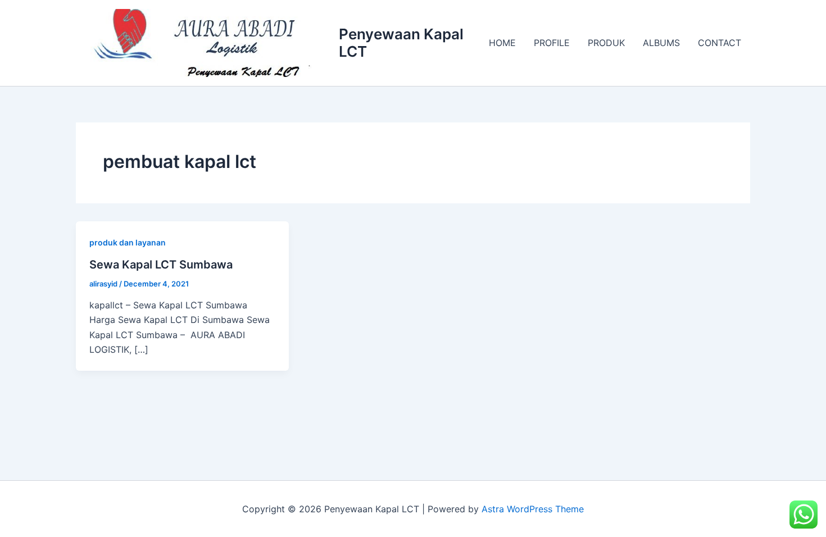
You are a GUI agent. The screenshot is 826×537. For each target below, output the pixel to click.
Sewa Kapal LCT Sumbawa (161, 264)
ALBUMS (661, 42)
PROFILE (552, 42)
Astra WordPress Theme (533, 509)
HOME (502, 42)
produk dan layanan (127, 242)
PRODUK (606, 42)
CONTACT (719, 42)
